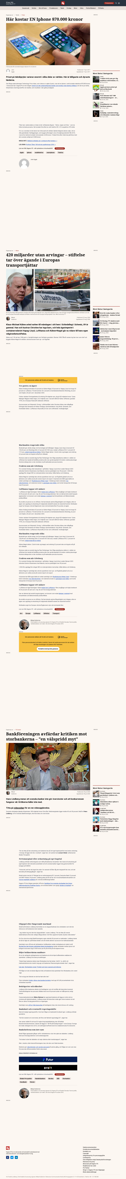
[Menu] (119, 3)
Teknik (62, 8)
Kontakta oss (87, 1151)
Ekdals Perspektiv (26, 1078)
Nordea (51, 1078)
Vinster (32, 1082)
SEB (58, 1078)
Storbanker (66, 1078)
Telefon (60, 152)
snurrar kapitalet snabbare (27, 879)
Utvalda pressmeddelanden (91, 1149)
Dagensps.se (9, 15)
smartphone (51, 152)
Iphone (29, 152)
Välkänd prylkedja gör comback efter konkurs (42, 141)
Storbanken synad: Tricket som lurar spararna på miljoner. (40, 967)
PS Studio (101, 8)
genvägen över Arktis (50, 483)
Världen (34, 8)
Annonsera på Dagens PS (90, 1164)
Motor (75, 8)
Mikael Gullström (35, 620)
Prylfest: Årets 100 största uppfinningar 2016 (41, 144)
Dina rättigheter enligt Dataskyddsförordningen (97, 1159)
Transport (56, 613)
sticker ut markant (65, 885)
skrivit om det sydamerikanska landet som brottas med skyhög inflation (54, 86)
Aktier (17, 250)
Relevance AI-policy (89, 1162)
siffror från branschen (35, 1005)
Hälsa (81, 8)
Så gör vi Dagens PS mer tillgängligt (93, 1170)
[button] (48, 1059)
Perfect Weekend (91, 8)
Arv (21, 613)
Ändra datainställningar (89, 1172)
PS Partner (86, 1168)
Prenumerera (109, 3)
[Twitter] (11, 1157)
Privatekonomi (53, 8)
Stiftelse (46, 613)
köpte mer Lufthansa (48, 492)
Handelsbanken (40, 1078)
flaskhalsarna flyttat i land (40, 481)
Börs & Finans (43, 8)
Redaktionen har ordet (89, 1166)
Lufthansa (37, 613)
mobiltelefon (39, 152)
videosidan (19, 808)
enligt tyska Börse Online (33, 452)
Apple (22, 152)
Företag (69, 8)
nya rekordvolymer (35, 579)
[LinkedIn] (16, 1157)
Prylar (23, 15)
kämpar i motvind (46, 496)
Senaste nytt (25, 8)
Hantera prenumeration (89, 1147)
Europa (28, 613)
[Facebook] (7, 1157)
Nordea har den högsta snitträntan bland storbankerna (36, 946)
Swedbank (23, 1082)
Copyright (86, 1153)
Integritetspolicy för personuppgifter (94, 1155)
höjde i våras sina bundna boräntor (40, 980)
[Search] (116, 3)
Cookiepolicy (87, 1157)
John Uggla (34, 159)
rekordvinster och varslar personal (38, 1047)
